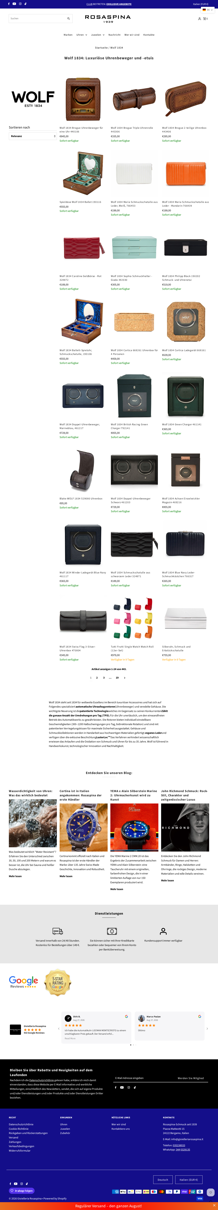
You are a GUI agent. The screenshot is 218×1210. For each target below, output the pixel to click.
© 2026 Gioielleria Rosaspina (25, 1198)
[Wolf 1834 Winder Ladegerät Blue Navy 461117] (83, 544)
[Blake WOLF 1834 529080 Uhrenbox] (83, 469)
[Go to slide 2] (133, 1044)
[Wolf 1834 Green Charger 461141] (185, 395)
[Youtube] (14, 4)
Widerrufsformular (19, 1151)
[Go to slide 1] (130, 1045)
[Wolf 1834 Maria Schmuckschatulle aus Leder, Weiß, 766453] (134, 173)
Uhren (80, 35)
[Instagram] (19, 4)
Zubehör (65, 1133)
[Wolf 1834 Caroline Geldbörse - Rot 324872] (83, 247)
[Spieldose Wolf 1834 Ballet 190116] (83, 173)
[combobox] (36, 18)
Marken (68, 35)
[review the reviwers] (126, 1017)
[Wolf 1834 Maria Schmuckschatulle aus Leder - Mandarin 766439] (185, 173)
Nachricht (114, 35)
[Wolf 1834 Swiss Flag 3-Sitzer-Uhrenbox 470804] (83, 618)
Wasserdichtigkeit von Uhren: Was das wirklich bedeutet (30, 793)
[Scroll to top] (211, 1201)
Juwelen (96, 35)
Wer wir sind (131, 35)
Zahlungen (15, 1142)
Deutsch (163, 1180)
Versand (13, 1137)
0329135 (185, 1150)
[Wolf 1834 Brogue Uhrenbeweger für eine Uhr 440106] (83, 99)
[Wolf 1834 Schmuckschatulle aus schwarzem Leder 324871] (134, 544)
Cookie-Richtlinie (18, 1129)
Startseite (101, 48)
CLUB (89, 4)
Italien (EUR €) (200, 4)
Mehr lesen (15, 876)
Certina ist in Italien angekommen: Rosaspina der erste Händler (81, 795)
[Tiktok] (25, 4)
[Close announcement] (214, 1205)
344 (178, 1150)
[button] (208, 10)
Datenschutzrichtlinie (41, 1080)
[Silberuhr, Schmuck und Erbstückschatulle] (185, 618)
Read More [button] (70, 1038)
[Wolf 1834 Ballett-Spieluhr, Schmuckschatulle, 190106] (83, 321)
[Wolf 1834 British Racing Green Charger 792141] (134, 395)
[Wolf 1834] (33, 98)
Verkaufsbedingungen (21, 1146)
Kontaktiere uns (121, 1129)
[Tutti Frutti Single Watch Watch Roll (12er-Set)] (134, 618)
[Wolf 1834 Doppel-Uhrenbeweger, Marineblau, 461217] (83, 395)
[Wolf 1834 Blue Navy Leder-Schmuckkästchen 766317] (185, 544)
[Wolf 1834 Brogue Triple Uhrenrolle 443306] (134, 99)
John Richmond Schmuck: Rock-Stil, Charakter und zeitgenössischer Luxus (184, 795)
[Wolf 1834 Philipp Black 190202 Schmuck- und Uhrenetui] (185, 247)
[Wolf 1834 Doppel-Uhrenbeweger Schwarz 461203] (134, 469)
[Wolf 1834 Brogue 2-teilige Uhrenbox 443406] (185, 99)
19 (117, 678)
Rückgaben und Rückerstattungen (28, 1133)
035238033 (179, 1145)
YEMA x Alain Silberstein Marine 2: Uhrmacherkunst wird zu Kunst (133, 795)
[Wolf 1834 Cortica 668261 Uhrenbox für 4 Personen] (134, 321)
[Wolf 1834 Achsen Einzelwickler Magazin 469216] (185, 469)
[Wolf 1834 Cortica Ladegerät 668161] (185, 321)
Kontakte (148, 35)
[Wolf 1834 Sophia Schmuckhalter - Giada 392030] (134, 247)
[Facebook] (8, 4)
